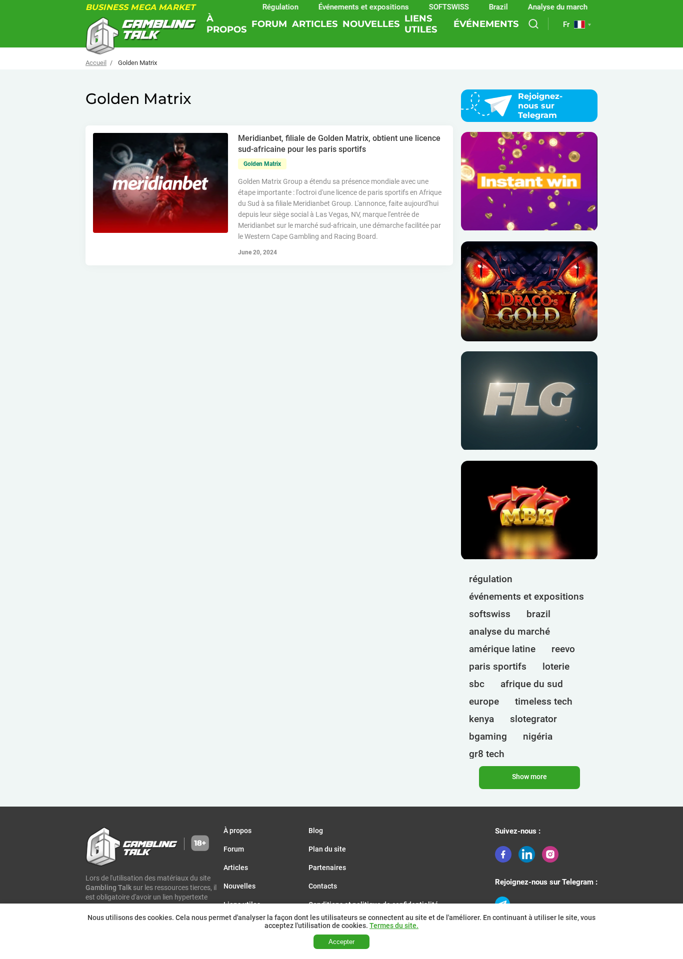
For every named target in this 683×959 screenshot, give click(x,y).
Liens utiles (420, 24)
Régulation (264, 6)
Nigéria (537, 736)
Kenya (481, 719)
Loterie (556, 666)
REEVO (563, 649)
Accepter (341, 942)
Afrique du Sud (531, 684)
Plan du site (327, 849)
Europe (484, 701)
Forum (269, 23)
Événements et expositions (347, 6)
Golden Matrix (262, 163)
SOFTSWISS (489, 614)
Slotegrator (533, 719)
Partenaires (327, 868)
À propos (226, 24)
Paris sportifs (497, 666)
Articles (315, 23)
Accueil (96, 62)
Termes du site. (394, 926)
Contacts (322, 886)
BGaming (488, 736)
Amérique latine (502, 649)
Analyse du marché (542, 6)
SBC (476, 684)
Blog (315, 831)
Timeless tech (543, 701)
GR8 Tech (486, 754)
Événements (486, 23)
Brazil (481, 6)
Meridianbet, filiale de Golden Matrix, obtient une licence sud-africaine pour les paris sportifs (339, 143)
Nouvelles (371, 23)
